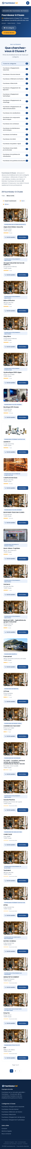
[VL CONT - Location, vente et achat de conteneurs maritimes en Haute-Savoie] (15, 748)
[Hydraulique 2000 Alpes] (15, 359)
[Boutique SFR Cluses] (15, 395)
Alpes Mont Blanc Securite (13, 227)
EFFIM (6, 905)
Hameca (7, 584)
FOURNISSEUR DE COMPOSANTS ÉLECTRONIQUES (12, 937)
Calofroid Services (10, 478)
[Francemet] (15, 644)
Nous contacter (6, 1134)
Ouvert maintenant (10, 201)
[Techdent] (15, 857)
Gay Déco (7, 336)
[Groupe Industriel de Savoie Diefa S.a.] (15, 249)
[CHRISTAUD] (15, 822)
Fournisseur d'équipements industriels (13, 1106)
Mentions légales (7, 1131)
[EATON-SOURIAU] (15, 928)
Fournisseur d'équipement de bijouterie (13, 1117)
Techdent (7, 870)
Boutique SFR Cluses (11, 407)
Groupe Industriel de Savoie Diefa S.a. (14, 264)
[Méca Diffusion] (15, 287)
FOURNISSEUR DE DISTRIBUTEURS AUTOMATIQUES (13, 1009)
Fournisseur (11, 3)
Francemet (8, 656)
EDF (5, 1048)
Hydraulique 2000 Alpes (12, 372)
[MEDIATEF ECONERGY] (15, 964)
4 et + (23, 201)
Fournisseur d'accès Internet (10, 1109)
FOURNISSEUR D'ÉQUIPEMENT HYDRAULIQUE (12, 369)
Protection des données (10, 1144)
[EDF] (15, 1035)
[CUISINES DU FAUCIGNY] (15, 714)
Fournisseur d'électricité (9, 1114)
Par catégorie (10, 28)
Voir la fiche (22, 237)
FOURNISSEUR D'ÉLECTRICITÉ (12, 1045)
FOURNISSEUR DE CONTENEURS (12, 758)
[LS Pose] (15, 679)
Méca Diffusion (9, 300)
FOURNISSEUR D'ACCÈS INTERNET (13, 404)
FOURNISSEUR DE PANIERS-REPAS (12, 723)
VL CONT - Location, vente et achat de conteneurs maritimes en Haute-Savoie (14, 762)
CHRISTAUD (8, 834)
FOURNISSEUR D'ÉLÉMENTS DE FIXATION (14, 439)
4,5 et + (7, 204)
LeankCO (7, 442)
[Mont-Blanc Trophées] (15, 535)
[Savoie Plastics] (15, 786)
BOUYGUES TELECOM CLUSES (14, 512)
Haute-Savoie (11, 23)
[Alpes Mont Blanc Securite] (15, 215)
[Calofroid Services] (15, 464)
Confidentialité (22, 1142)
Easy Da (7, 1013)
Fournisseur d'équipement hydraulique (13, 1120)
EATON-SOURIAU (10, 941)
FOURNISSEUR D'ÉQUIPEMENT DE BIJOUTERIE (12, 867)
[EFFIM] (15, 893)
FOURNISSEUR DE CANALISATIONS (13, 832)
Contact (25, 1144)
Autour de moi (9, 33)
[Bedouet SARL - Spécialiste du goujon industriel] (15, 607)
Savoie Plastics (9, 800)
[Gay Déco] (15, 323)
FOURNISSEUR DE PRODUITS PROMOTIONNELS (11, 545)
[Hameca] (15, 571)
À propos (4, 1128)
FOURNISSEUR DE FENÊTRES (11, 688)
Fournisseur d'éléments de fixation (12, 1112)
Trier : (4, 196)
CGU (16, 1142)
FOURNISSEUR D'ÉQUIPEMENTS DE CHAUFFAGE (13, 973)
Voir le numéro (10, 237)
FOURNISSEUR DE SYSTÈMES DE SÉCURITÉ (15, 224)
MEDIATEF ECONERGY (11, 977)
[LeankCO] (15, 430)
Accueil (4, 23)
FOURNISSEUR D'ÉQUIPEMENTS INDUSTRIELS (12, 259)
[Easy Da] (15, 999)
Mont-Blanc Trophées (12, 548)
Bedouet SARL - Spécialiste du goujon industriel (15, 621)
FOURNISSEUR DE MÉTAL (10, 654)
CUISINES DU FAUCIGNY (12, 726)
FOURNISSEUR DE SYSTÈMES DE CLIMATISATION (12, 474)
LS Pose (6, 691)
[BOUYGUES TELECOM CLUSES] (15, 500)
